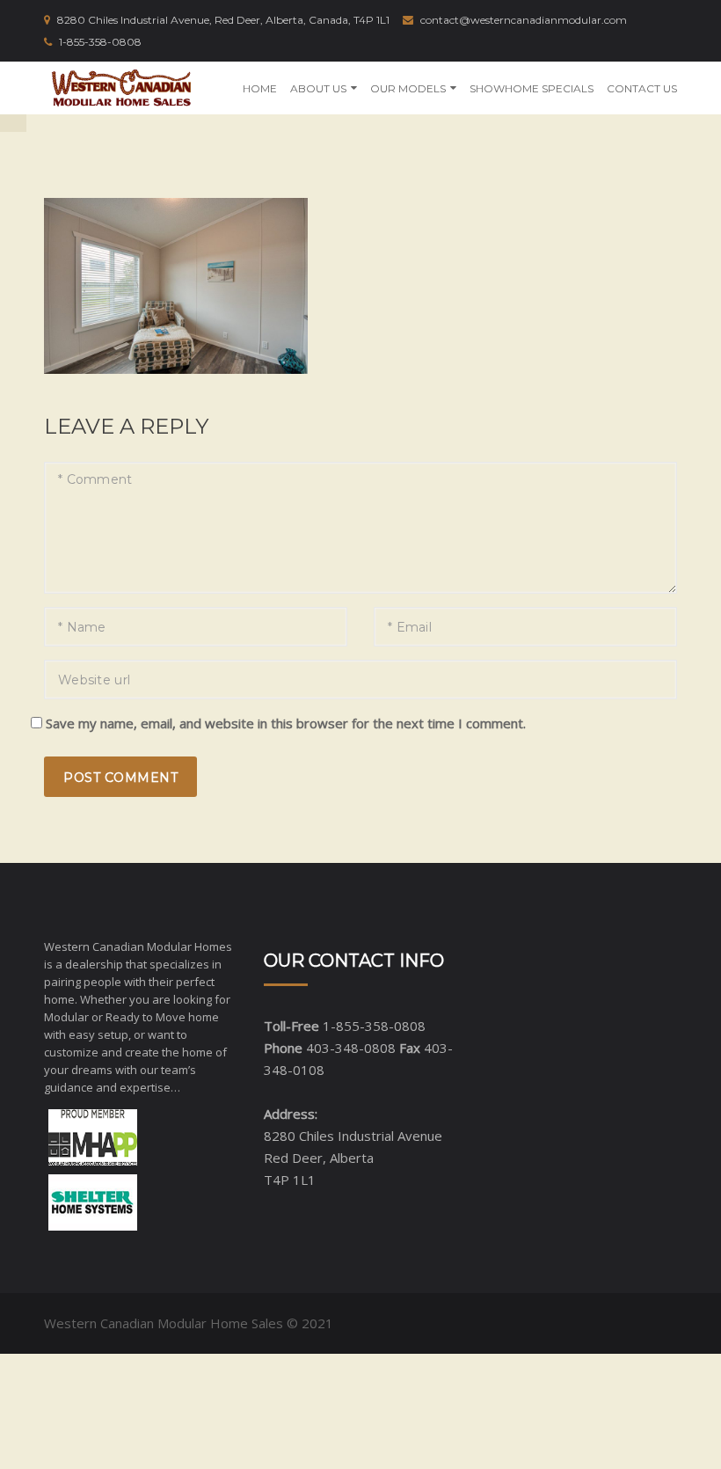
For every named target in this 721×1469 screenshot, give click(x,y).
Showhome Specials (532, 88)
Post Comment (120, 778)
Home (260, 88)
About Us (318, 88)
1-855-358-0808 (100, 41)
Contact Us (642, 88)
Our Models (408, 88)
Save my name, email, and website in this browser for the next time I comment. (286, 723)
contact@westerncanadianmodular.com (523, 19)
